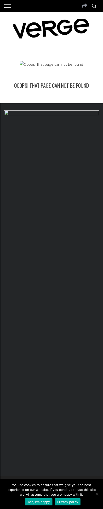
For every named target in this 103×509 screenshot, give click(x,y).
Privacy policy (67, 502)
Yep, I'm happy (38, 502)
